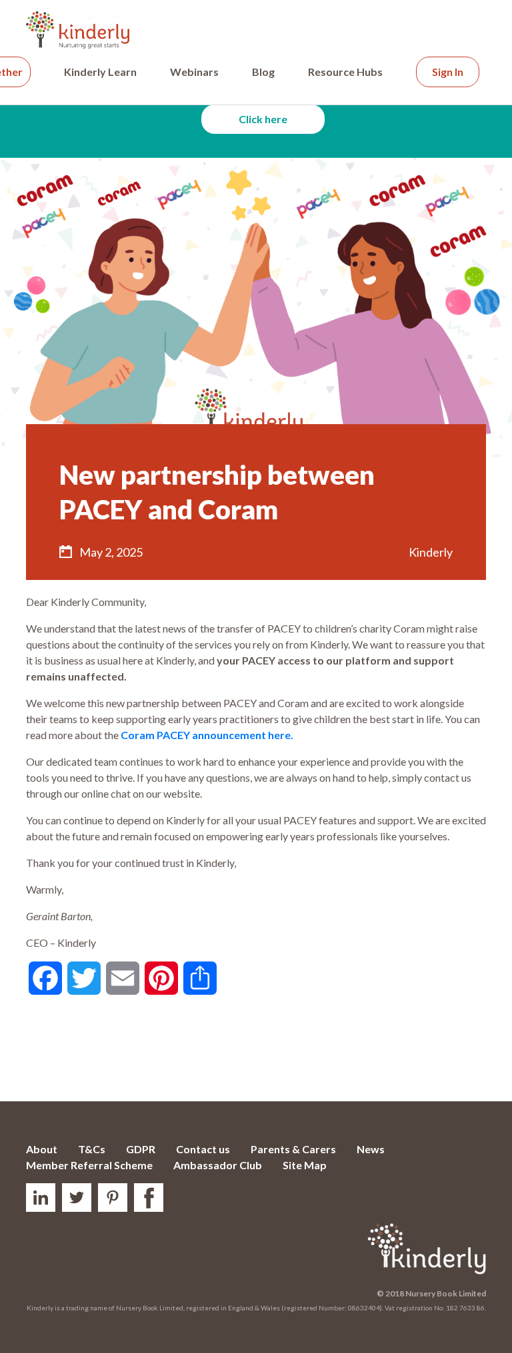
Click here (263, 119)
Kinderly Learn (100, 71)
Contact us (203, 1149)
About (41, 1149)
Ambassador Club (217, 1165)
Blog (263, 71)
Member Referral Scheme (89, 1165)
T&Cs (91, 1149)
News (371, 1149)
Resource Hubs (345, 71)
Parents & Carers (293, 1149)
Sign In (447, 71)
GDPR (140, 1149)
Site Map (305, 1165)
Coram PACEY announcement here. (207, 734)
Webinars (194, 71)
